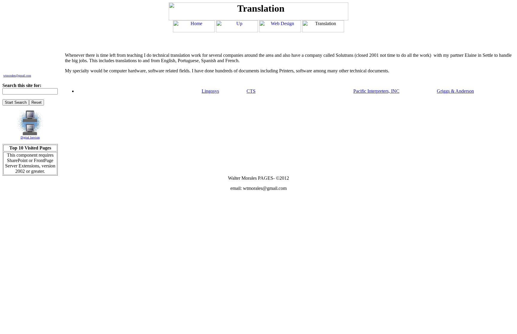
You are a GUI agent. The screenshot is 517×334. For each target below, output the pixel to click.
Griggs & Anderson (455, 91)
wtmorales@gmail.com (17, 75)
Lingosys (210, 91)
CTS (251, 91)
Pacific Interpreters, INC (376, 91)
